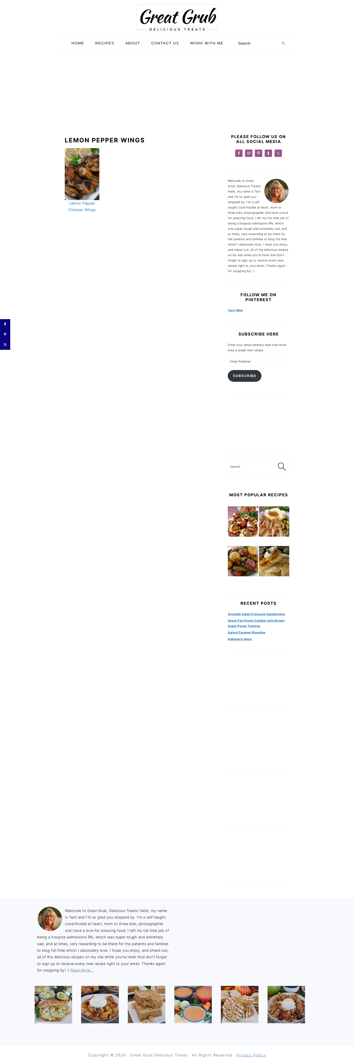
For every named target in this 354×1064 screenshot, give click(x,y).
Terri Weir (235, 310)
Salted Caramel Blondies (247, 632)
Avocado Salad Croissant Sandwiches (256, 614)
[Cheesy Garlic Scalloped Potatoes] (274, 562)
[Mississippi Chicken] (274, 522)
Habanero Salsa (240, 639)
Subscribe (244, 376)
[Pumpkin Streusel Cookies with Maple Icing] (239, 1004)
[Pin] (5, 334)
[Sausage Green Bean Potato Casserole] (243, 562)
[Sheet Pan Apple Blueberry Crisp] (286, 1004)
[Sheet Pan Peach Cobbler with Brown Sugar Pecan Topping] (100, 1004)
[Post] (5, 345)
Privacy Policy (251, 1055)
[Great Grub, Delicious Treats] (177, 31)
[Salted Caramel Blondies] (146, 1004)
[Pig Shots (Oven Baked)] (243, 522)
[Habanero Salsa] (193, 1004)
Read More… (81, 970)
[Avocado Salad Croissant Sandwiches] (53, 1004)
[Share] (5, 324)
